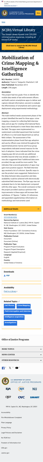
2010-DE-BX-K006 (10, 217)
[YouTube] (17, 368)
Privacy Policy (6, 428)
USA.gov (4, 448)
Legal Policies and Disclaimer (11, 433)
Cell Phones (9, 305)
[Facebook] (4, 368)
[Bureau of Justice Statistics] (21, 392)
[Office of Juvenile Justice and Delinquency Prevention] (8, 399)
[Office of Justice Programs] (5, 13)
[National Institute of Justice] (35, 390)
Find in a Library (10, 291)
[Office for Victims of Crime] (21, 398)
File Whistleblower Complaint (11, 417)
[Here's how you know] (21, 3)
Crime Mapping (23, 305)
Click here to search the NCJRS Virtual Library (21, 46)
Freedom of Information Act (11, 443)
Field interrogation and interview (18, 311)
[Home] (21, 13)
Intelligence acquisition (14, 317)
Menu (38, 13)
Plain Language (6, 423)
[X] (11, 368)
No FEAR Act (5, 438)
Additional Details (11, 209)
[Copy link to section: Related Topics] (18, 301)
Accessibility (5, 412)
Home (3, 22)
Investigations (10, 322)
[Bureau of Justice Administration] (8, 390)
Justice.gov (5, 453)
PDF (8, 275)
